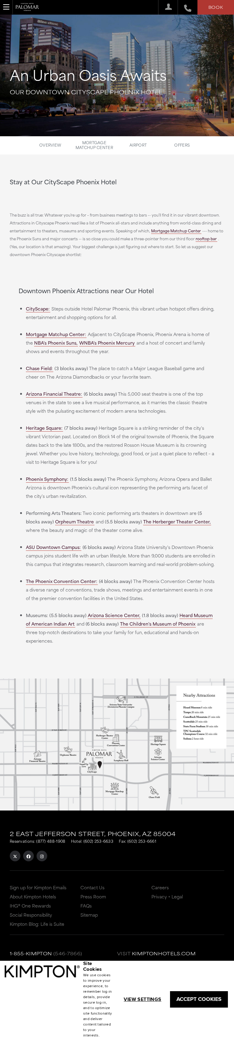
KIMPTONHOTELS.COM (164, 953)
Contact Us (92, 887)
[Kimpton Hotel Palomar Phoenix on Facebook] (28, 856)
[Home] (27, 9)
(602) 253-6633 (98, 841)
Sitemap (89, 914)
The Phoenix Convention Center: (61, 581)
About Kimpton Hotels (33, 896)
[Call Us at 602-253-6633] (184, 7)
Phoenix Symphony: (47, 478)
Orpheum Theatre (74, 521)
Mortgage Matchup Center (94, 144)
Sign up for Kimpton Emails (38, 887)
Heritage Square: (44, 427)
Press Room (93, 896)
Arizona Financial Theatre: (54, 393)
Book (215, 7)
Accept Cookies (199, 999)
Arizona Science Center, (114, 615)
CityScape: (38, 308)
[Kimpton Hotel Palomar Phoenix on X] (15, 856)
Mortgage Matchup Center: (56, 334)
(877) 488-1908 (50, 841)
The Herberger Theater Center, (177, 521)
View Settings (142, 999)
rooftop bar (206, 238)
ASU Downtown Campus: (53, 546)
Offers (182, 145)
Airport (138, 145)
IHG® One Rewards (30, 905)
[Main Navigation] (6, 7)
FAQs (86, 905)
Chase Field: (39, 368)
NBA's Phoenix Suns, (55, 342)
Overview (50, 145)
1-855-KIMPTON (31, 953)
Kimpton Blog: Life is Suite (37, 923)
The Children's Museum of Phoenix (157, 623)
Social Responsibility (31, 914)
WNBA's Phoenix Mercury (107, 342)
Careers (160, 887)
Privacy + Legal (167, 896)
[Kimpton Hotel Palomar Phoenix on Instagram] (42, 856)
